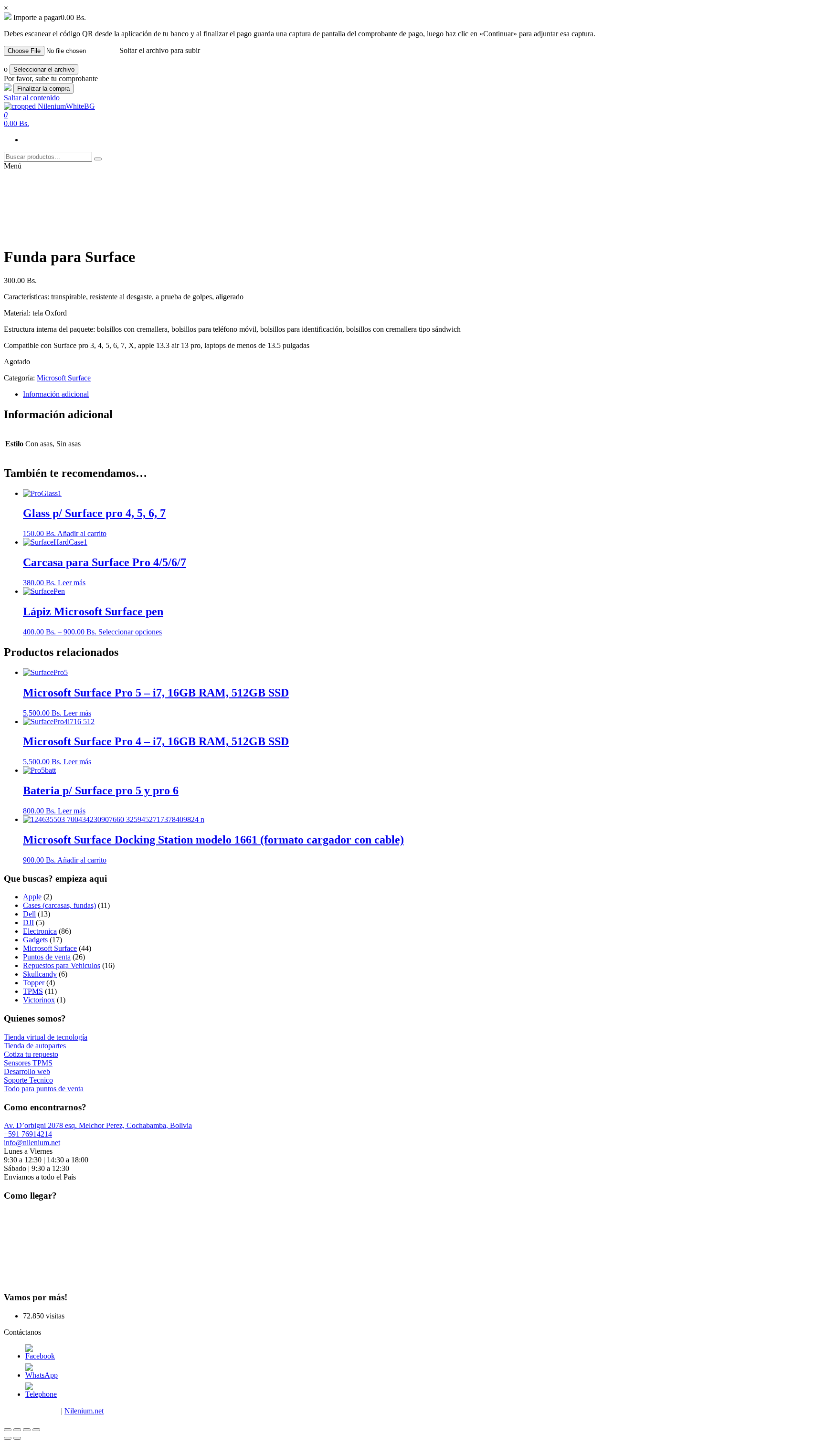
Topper (33, 983)
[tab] (422, 394)
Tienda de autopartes (35, 1046)
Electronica (40, 931)
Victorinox (39, 1000)
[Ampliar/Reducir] (36, 1429)
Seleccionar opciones (130, 632)
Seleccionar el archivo (43, 69)
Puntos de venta (47, 957)
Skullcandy (40, 974)
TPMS (33, 991)
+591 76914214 (28, 1134)
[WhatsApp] (41, 1375)
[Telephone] (41, 1394)
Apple (32, 897)
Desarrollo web (27, 1071)
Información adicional (56, 394)
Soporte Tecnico (28, 1080)
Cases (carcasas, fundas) (59, 905)
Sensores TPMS (28, 1063)
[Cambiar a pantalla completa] (27, 1429)
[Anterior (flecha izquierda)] (7, 1438)
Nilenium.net (84, 1411)
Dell (29, 914)
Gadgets (35, 940)
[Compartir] (17, 1429)
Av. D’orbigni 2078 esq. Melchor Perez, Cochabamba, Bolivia (98, 1125)
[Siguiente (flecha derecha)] (17, 1438)
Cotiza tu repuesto (31, 1054)
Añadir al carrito (81, 533)
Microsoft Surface (64, 378)
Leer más (71, 583)
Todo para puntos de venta (44, 1089)
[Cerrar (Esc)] (7, 1429)
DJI (28, 922)
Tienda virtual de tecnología (45, 1037)
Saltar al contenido (32, 98)
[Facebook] (40, 1356)
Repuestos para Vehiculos (61, 965)
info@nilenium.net (32, 1142)
